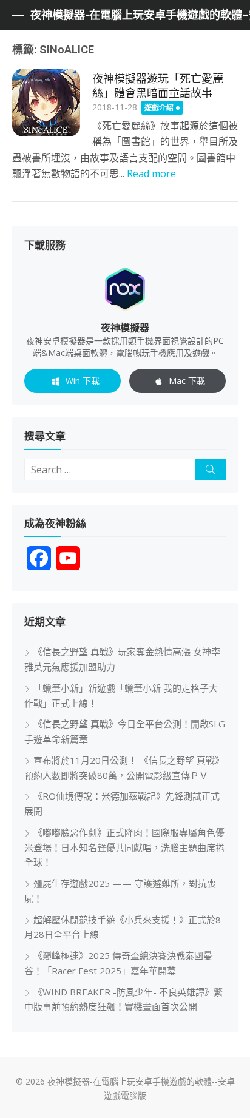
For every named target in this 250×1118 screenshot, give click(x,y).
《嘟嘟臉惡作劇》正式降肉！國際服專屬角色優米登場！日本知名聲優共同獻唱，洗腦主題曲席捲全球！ (124, 847)
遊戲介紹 (159, 108)
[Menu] (18, 15)
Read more (151, 173)
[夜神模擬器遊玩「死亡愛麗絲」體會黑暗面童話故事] (46, 102)
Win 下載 (83, 380)
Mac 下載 (187, 380)
